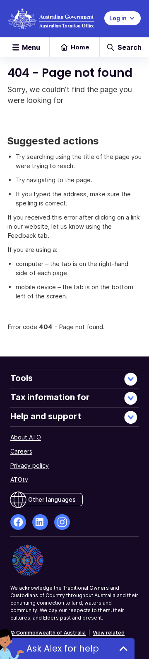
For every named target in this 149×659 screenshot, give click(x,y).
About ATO (25, 437)
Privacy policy (29, 465)
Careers (21, 451)
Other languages (52, 499)
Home (80, 47)
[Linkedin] (40, 522)
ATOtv (19, 479)
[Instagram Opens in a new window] (62, 522)
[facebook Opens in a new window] (18, 522)
